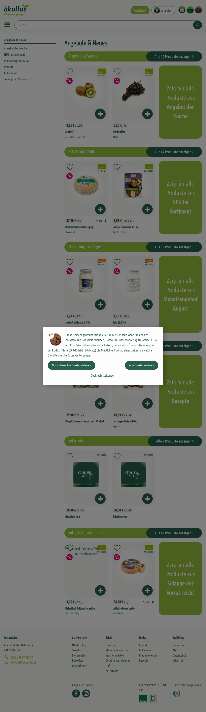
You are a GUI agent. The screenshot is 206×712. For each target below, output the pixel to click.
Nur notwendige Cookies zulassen (71, 365)
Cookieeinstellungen (103, 375)
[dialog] (103, 356)
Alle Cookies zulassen (141, 365)
